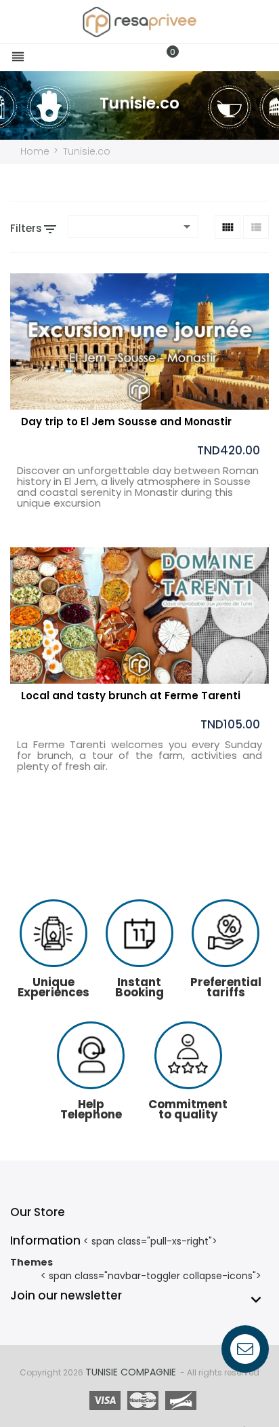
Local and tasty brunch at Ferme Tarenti (130, 695)
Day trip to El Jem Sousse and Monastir (126, 421)
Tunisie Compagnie (130, 1372)
